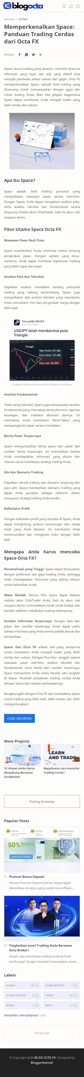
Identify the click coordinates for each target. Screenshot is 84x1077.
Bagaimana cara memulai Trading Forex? (61, 770)
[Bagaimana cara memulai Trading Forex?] (62, 755)
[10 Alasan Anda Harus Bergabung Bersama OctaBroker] (22, 755)
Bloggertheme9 (42, 1063)
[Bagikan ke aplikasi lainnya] (40, 54)
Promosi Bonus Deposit (26, 877)
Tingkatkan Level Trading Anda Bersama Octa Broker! (40, 947)
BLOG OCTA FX (45, 1057)
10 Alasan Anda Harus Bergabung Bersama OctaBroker (19, 772)
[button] (71, 6)
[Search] (78, 6)
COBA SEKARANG (19, 718)
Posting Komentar (42, 801)
